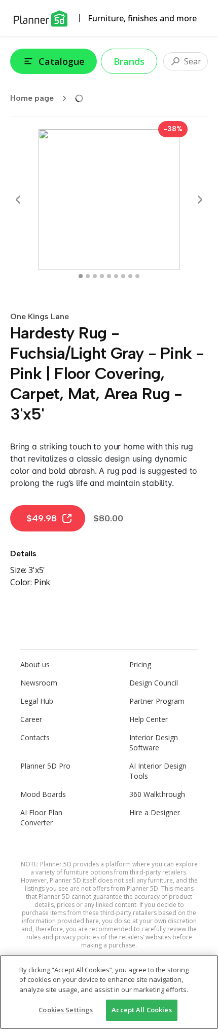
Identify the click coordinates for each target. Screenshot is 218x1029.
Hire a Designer (154, 812)
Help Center (148, 719)
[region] (109, 992)
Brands (129, 61)
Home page (32, 98)
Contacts (35, 737)
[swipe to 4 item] (109, 276)
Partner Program (157, 701)
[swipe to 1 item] (88, 276)
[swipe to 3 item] (102, 276)
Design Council (153, 683)
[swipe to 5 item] (116, 276)
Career (31, 719)
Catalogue (62, 61)
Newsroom (38, 683)
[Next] (200, 200)
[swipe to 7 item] (130, 276)
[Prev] (18, 200)
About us (35, 664)
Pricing (140, 664)
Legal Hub (36, 701)
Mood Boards (43, 794)
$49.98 (41, 518)
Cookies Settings (66, 1009)
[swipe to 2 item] (95, 276)
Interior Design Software (153, 742)
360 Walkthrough (157, 794)
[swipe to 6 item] (123, 276)
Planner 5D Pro (45, 766)
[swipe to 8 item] (137, 276)
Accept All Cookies (141, 1009)
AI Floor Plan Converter (41, 817)
